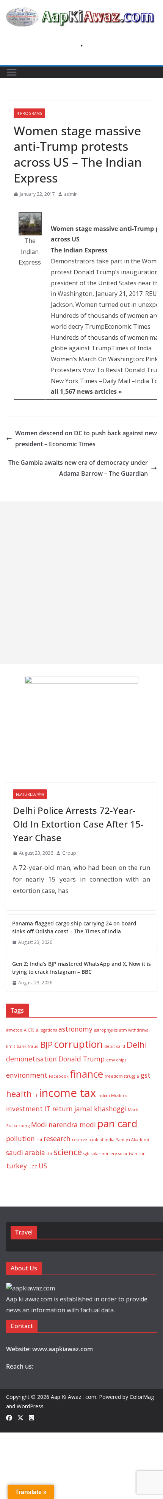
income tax (67, 1092)
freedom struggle (122, 1076)
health (19, 1094)
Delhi (137, 1044)
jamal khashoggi (100, 1108)
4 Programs (29, 113)
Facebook (59, 1076)
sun (142, 1153)
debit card (114, 1046)
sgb (86, 1153)
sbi (49, 1153)
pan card (117, 1123)
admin (71, 194)
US (43, 1165)
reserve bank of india (93, 1139)
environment (26, 1075)
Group (69, 853)
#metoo (14, 1030)
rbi (39, 1139)
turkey (16, 1165)
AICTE (29, 1030)
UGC (32, 1166)
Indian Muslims (112, 1095)
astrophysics (106, 1030)
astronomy (75, 1028)
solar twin (127, 1153)
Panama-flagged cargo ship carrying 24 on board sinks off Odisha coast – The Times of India (74, 927)
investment (24, 1108)
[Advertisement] (81, 582)
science (67, 1152)
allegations (46, 1030)
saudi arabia (25, 1152)
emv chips (116, 1060)
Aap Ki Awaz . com (73, 1396)
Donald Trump (81, 1058)
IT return (58, 1108)
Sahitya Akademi (132, 1139)
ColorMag (142, 1396)
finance (86, 1074)
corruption (78, 1044)
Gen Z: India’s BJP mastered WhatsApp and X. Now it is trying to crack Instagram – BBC (81, 967)
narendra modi (72, 1124)
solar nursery (104, 1153)
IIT (35, 1095)
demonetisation (31, 1058)
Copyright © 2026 (28, 1396)
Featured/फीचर (30, 794)
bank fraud (28, 1046)
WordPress (30, 1406)
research (57, 1138)
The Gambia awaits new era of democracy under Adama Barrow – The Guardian (78, 468)
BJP (46, 1044)
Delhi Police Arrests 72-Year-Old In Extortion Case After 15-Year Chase (78, 824)
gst (145, 1075)
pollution (20, 1138)
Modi (39, 1124)
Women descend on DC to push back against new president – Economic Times (86, 438)
